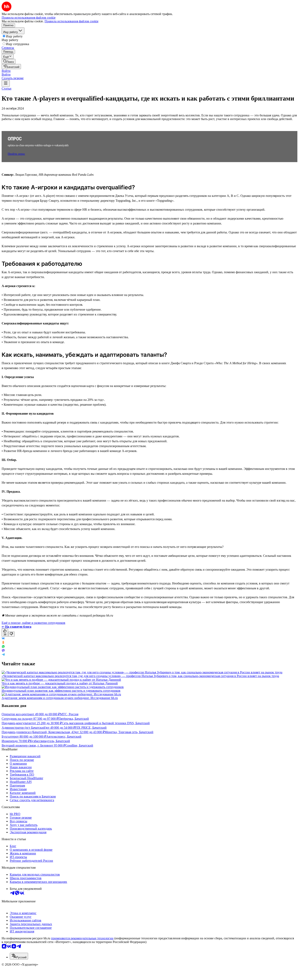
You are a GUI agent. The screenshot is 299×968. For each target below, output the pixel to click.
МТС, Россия (69, 714)
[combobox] (19, 956)
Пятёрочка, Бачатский (73, 718)
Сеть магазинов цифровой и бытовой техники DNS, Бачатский (106, 723)
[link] (8, 61)
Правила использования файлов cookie (71, 21)
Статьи (6, 88)
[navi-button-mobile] (6, 83)
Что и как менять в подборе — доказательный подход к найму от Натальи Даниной (60, 683)
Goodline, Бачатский (79, 745)
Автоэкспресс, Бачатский (63, 736)
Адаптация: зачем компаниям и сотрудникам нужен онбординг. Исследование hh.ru (60, 698)
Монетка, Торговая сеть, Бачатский (129, 732)
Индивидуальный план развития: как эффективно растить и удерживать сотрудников (61, 690)
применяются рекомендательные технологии (82, 938)
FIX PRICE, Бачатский (91, 727)
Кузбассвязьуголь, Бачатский (50, 741)
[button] (6, 71)
